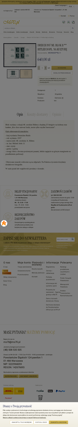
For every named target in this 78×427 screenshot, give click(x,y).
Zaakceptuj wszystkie (58, 422)
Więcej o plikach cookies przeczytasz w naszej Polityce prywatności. (24, 417)
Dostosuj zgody (41, 422)
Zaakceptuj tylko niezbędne (22, 422)
